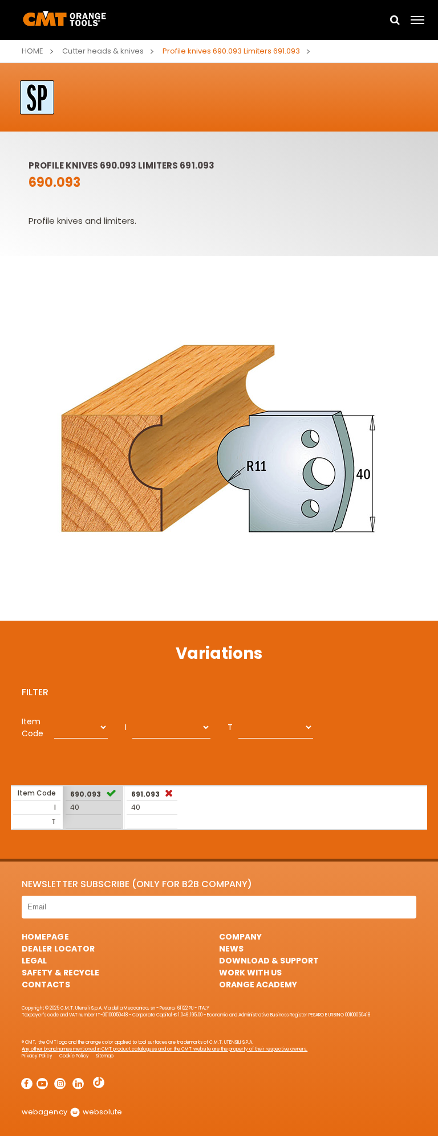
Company (240, 936)
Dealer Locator (58, 948)
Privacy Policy (37, 1056)
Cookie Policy (74, 1056)
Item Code (32, 727)
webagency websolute (71, 1111)
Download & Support (269, 960)
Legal (34, 960)
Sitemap (104, 1056)
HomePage (45, 936)
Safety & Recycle (60, 972)
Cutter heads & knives (102, 51)
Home (32, 51)
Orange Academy (258, 984)
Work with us (250, 972)
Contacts (46, 984)
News (231, 948)
